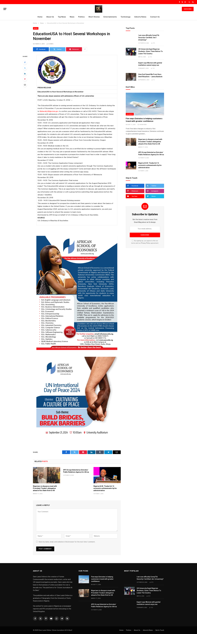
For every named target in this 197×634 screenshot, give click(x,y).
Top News (62, 17)
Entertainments (110, 17)
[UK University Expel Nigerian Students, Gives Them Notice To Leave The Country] (131, 52)
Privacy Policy (145, 243)
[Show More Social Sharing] (85, 49)
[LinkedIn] (25, 73)
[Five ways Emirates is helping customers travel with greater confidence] (145, 104)
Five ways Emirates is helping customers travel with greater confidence (144, 119)
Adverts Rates (140, 17)
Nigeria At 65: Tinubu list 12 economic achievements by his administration (105, 488)
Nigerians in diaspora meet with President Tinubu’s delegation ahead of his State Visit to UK (45, 488)
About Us (50, 17)
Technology (125, 17)
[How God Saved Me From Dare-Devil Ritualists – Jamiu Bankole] (131, 77)
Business (130, 114)
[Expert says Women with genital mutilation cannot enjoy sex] (131, 65)
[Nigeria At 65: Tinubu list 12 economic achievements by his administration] (107, 475)
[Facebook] (25, 62)
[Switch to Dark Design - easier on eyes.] (189, 2)
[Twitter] (25, 68)
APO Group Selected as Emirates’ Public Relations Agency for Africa (76, 471)
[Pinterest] (25, 79)
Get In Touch (159, 630)
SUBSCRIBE (188, 9)
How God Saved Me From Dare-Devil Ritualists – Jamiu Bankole (150, 75)
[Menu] (4, 8)
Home (40, 17)
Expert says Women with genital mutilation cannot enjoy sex (150, 64)
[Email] (25, 85)
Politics (81, 17)
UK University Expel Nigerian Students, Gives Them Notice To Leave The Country (150, 51)
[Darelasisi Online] (98, 9)
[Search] (193, 2)
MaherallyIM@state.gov (49, 111)
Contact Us (155, 17)
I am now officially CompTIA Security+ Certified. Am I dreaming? (148, 37)
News (72, 17)
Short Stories (94, 17)
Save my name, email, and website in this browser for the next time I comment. (67, 542)
